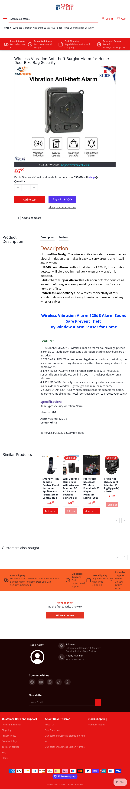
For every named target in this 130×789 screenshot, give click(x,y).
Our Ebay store (53, 730)
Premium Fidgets (97, 724)
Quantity (19, 181)
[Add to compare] (54, 470)
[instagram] (50, 682)
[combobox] (53, 18)
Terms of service (10, 746)
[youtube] (41, 682)
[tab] (47, 237)
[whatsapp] (67, 682)
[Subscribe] (98, 702)
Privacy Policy (9, 735)
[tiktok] (58, 682)
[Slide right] (124, 520)
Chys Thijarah (59, 784)
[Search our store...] (94, 18)
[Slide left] (117, 520)
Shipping (6, 730)
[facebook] (32, 682)
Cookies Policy (9, 741)
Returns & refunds (12, 724)
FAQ (4, 752)
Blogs (5, 757)
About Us (50, 724)
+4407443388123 (75, 659)
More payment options (62, 207)
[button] (5, 18)
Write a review (65, 615)
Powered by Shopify (74, 784)
